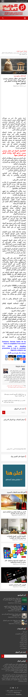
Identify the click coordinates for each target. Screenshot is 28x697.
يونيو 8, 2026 (18, 623)
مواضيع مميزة (17, 76)
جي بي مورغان (22, 387)
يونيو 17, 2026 (18, 617)
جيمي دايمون (16, 387)
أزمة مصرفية (20, 385)
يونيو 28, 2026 (18, 610)
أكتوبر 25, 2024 (22, 539)
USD (25, 449)
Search (3, 412)
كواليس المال (9, 690)
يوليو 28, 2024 (23, 564)
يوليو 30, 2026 (18, 603)
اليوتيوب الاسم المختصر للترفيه (17, 585)
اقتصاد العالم (23, 76)
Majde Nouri (16, 86)
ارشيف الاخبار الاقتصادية (21, 634)
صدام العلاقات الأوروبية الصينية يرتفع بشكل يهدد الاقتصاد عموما (14, 395)
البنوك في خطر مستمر (12, 385)
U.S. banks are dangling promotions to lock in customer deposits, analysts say (14, 348)
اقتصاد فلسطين (23, 642)
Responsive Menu (2, 1)
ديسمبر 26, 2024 (22, 515)
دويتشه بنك (10, 387)
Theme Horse (17, 692)
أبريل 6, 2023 (23, 86)
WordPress (19, 694)
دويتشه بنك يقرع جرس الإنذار (16, 353)
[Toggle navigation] (25, 18)
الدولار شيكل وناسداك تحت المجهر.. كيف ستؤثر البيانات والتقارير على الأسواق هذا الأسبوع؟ (12, 607)
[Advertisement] (14, 35)
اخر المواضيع (22, 595)
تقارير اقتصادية (23, 644)
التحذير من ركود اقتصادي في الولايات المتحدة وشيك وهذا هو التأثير (14, 401)
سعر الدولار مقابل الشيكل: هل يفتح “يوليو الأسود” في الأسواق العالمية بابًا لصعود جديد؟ (12, 600)
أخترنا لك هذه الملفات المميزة (16, 492)
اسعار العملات (23, 638)
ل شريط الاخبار (23, 646)
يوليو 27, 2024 (23, 586)
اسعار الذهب (24, 636)
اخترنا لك (23, 508)
